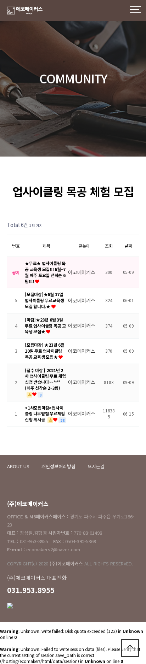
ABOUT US (18, 466)
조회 (109, 246)
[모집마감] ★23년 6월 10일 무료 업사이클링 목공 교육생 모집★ (44, 351)
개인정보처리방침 (58, 466)
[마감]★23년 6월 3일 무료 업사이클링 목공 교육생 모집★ (45, 326)
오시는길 (96, 466)
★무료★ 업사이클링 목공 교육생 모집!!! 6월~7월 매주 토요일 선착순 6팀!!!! (45, 272)
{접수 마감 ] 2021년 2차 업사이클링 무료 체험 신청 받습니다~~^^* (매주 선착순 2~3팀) (45, 379)
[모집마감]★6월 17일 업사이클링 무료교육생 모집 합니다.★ (44, 300)
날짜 (128, 246)
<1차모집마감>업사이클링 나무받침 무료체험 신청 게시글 (45, 414)
